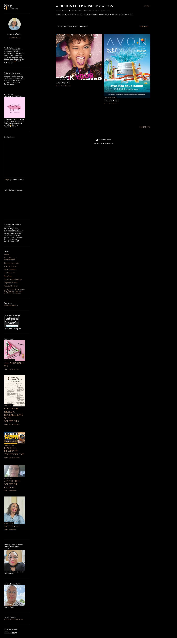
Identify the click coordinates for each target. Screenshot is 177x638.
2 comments (12, 490)
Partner (72, 14)
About (64, 14)
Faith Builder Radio (11, 286)
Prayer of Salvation (10, 283)
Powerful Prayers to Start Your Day (14, 451)
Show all (144, 26)
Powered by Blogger (105, 139)
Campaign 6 (111, 100)
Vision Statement (10, 269)
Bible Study (8, 276)
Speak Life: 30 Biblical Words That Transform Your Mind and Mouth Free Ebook (14, 291)
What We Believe (10, 266)
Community (104, 14)
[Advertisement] (79, 106)
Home (58, 14)
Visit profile (14, 38)
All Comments (12, 9)
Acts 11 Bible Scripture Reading (12, 484)
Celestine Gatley (15, 33)
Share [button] (57, 86)
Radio (124, 14)
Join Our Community (11, 263)
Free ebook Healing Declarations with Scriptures (13, 415)
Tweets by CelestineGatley (13, 619)
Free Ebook (115, 14)
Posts (9, 7)
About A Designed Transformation (10, 259)
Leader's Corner (90, 14)
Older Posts (144, 127)
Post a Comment (66, 86)
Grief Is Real (12, 526)
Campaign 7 (63, 82)
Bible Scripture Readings (13, 279)
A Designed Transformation (85, 6)
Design (6, 180)
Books (79, 14)
